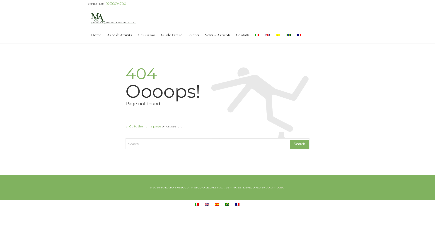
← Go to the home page (143, 126)
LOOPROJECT (276, 187)
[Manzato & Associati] (195, 17)
